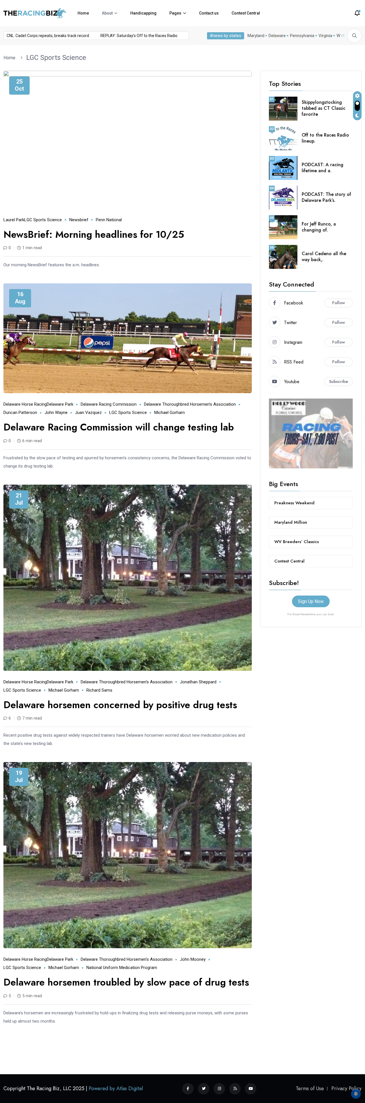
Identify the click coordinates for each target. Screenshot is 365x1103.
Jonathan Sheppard (198, 681)
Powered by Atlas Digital (116, 1088)
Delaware (277, 35)
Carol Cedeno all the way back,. (324, 256)
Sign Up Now (311, 601)
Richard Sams (99, 690)
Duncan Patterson (20, 412)
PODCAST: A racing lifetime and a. (322, 167)
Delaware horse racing (25, 404)
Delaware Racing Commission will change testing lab (118, 427)
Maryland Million (290, 522)
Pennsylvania (302, 35)
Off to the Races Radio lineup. (325, 138)
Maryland (256, 35)
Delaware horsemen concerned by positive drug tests (120, 705)
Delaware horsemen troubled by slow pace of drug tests (126, 982)
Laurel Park (13, 219)
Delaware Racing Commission (109, 404)
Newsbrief (78, 219)
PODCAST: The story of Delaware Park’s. (326, 197)
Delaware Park (60, 404)
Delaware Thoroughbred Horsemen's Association (190, 404)
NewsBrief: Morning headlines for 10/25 (93, 234)
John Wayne (56, 412)
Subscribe (338, 381)
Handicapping (143, 13)
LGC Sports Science (56, 58)
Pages (175, 13)
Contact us (209, 13)
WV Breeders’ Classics (296, 542)
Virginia (325, 35)
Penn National (109, 219)
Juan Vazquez (88, 412)
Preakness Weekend (294, 503)
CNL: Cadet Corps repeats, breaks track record (125, 35)
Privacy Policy (346, 1088)
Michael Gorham (169, 412)
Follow (338, 303)
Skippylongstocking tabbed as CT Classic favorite (323, 108)
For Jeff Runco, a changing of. (319, 227)
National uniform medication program (121, 967)
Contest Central (246, 13)
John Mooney (193, 959)
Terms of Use (310, 1088)
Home (83, 13)
